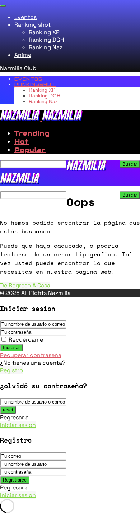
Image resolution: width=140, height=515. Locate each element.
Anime (22, 55)
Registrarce (15, 480)
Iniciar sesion (18, 425)
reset (8, 410)
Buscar (129, 164)
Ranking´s (32, 24)
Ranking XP (44, 32)
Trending (32, 133)
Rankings (35, 84)
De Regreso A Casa (25, 285)
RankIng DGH (44, 96)
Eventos (25, 17)
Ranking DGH (46, 40)
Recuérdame (26, 339)
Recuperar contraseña (30, 355)
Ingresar (11, 347)
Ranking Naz (45, 47)
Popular (30, 150)
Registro (11, 370)
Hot (21, 141)
